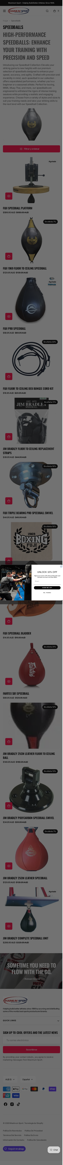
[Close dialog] (60, 566)
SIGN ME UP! (46, 587)
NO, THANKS (46, 592)
